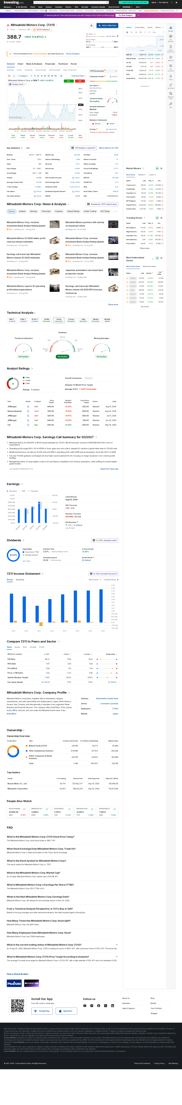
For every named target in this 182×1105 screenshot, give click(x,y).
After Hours (132, 11)
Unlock (47, 682)
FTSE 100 (129, 70)
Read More (11, 714)
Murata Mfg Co (104, 808)
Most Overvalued (149, 266)
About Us (126, 998)
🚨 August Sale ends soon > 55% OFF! (133, 2)
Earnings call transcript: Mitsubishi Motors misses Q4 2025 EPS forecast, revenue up (83, 289)
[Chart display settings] (61, 76)
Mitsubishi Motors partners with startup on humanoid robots (84, 224)
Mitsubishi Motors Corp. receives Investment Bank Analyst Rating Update (26, 224)
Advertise (126, 1003)
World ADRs (53, 11)
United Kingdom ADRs (67, 11)
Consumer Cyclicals (109, 703)
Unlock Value (111, 36)
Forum (74, 64)
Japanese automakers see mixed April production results (84, 272)
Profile (19, 70)
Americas (80, 11)
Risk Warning (173, 1063)
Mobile (153, 1003)
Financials (50, 64)
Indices (129, 27)
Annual (10, 580)
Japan (115, 714)
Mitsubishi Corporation (18, 789)
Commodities (140, 27)
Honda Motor (59, 808)
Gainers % (142, 175)
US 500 (129, 66)
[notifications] (171, 2)
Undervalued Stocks (167, 11)
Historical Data (41, 70)
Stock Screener (113, 7)
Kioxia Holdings (14, 808)
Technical (63, 64)
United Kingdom (32, 11)
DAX (128, 74)
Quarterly (20, 580)
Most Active (130, 175)
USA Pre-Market (121, 11)
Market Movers (133, 168)
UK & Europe (89, 11)
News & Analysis (34, 64)
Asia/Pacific (110, 11)
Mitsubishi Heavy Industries (87, 808)
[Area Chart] (14, 76)
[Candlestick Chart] (9, 76)
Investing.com (70, 229)
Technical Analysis (20, 312)
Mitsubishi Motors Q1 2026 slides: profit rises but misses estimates (26, 240)
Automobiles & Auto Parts (107, 698)
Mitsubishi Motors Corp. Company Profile (37, 692)
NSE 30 (129, 55)
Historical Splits (54, 70)
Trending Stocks (134, 218)
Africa (140, 11)
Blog (152, 998)
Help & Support (128, 1008)
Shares (8, 11)
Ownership (29, 70)
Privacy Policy (159, 1063)
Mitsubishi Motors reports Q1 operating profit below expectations (26, 288)
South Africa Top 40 (133, 78)
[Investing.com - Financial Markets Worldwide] (14, 2)
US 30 (128, 62)
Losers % (152, 175)
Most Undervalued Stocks (135, 259)
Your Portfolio (156, 1008)
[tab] (12, 320)
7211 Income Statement (23, 573)
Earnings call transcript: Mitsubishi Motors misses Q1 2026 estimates (23, 256)
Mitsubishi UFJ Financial (40, 808)
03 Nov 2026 (75, 182)
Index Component (69, 70)
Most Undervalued (133, 266)
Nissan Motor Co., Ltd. (17, 784)
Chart (20, 64)
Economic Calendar (98, 7)
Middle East (100, 11)
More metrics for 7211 (108, 148)
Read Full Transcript (109, 469)
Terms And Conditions (142, 1063)
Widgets (154, 1013)
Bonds (150, 27)
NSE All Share (131, 58)
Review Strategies (73, 54)
